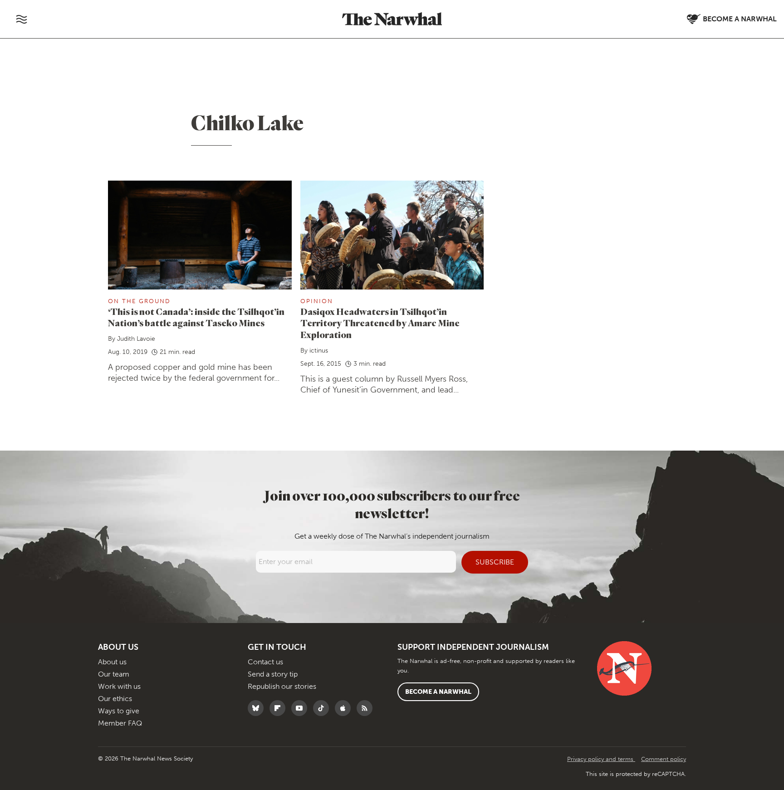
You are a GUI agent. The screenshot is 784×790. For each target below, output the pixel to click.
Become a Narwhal (438, 692)
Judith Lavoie (136, 339)
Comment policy (663, 759)
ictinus (318, 350)
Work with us (119, 686)
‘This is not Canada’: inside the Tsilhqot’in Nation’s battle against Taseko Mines (196, 317)
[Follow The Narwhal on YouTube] (301, 708)
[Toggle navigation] (21, 19)
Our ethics (115, 698)
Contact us (265, 662)
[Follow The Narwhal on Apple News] (345, 708)
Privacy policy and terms (601, 759)
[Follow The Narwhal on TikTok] (323, 708)
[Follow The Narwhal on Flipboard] (280, 708)
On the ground (139, 301)
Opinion (316, 301)
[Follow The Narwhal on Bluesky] (258, 708)
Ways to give (118, 711)
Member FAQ (120, 723)
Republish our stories (282, 686)
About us (112, 662)
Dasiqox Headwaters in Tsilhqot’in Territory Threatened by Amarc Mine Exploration (380, 323)
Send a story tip (273, 674)
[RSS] (367, 708)
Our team (113, 674)
